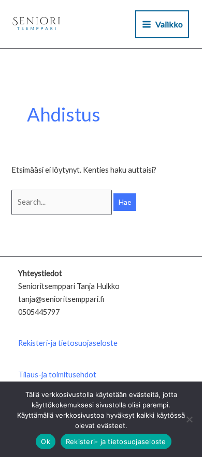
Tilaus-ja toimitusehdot (57, 374)
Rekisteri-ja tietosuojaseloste (68, 343)
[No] (189, 419)
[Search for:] (62, 201)
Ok (45, 441)
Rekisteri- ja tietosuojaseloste (116, 441)
